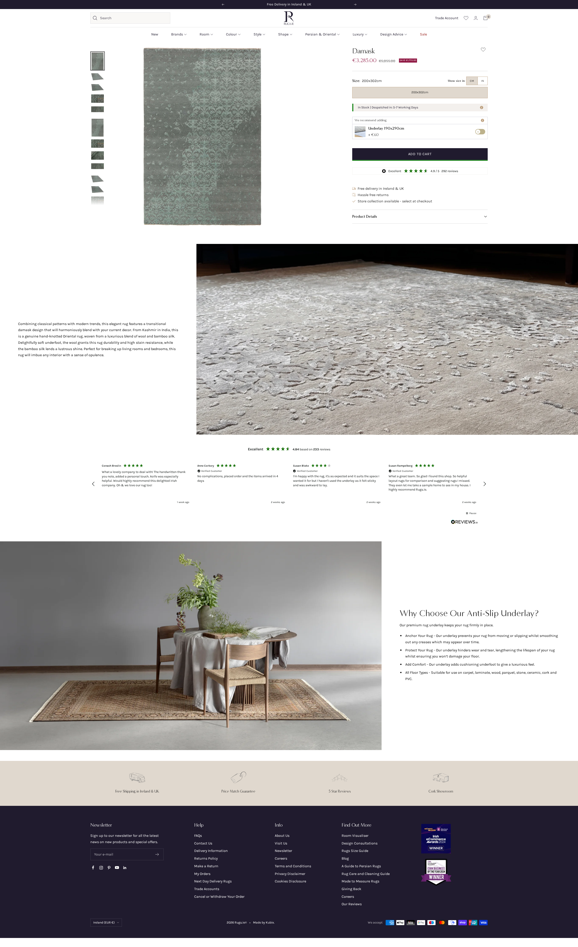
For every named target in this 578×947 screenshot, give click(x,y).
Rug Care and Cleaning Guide (366, 874)
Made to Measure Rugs (360, 881)
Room (204, 34)
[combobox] (134, 18)
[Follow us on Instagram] (101, 867)
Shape (283, 34)
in (482, 80)
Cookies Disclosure (290, 881)
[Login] (476, 18)
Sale (423, 34)
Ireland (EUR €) (104, 922)
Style (257, 34)
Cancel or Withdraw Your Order (219, 896)
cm (472, 80)
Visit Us (281, 843)
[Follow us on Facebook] (93, 867)
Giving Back (351, 889)
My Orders (202, 874)
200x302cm (419, 92)
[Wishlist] (466, 18)
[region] (289, 484)
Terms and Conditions (293, 866)
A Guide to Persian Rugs (361, 866)
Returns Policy (206, 858)
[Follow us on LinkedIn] (125, 867)
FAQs (198, 835)
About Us (282, 835)
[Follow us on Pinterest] (109, 867)
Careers (281, 858)
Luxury (358, 34)
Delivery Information (211, 851)
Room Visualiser (355, 835)
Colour (231, 34)
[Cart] (485, 18)
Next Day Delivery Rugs (213, 881)
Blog (345, 858)
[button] (420, 217)
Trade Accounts (206, 889)
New (154, 34)
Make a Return (206, 866)
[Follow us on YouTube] (117, 867)
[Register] (157, 854)
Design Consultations (360, 843)
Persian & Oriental (320, 34)
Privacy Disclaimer (290, 874)
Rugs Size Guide (355, 851)
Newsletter (283, 851)
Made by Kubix (263, 922)
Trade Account (446, 18)
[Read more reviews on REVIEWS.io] (464, 523)
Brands (177, 34)
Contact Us (203, 843)
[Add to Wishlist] (483, 50)
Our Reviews (352, 904)
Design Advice (391, 34)
